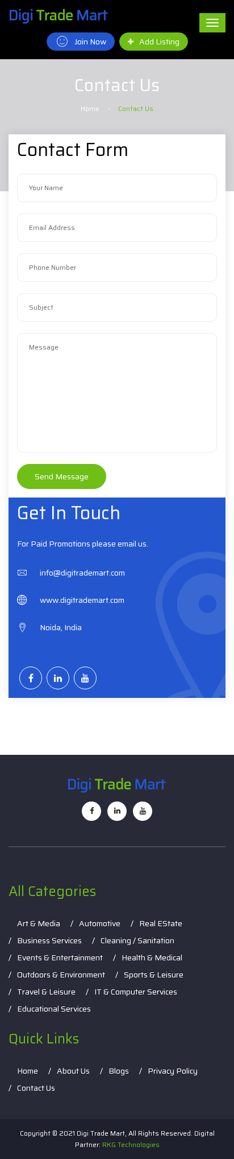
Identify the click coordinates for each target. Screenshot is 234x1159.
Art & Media (38, 923)
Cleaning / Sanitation (137, 940)
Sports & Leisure (153, 974)
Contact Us (36, 1088)
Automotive (99, 923)
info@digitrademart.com (82, 572)
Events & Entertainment (60, 957)
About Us (73, 1070)
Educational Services (54, 1008)
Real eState (160, 923)
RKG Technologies (131, 1144)
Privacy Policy (173, 1070)
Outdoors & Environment (61, 974)
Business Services (49, 940)
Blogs (118, 1070)
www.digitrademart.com (82, 600)
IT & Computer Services (135, 991)
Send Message (62, 476)
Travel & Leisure (46, 991)
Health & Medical (152, 957)
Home (90, 108)
